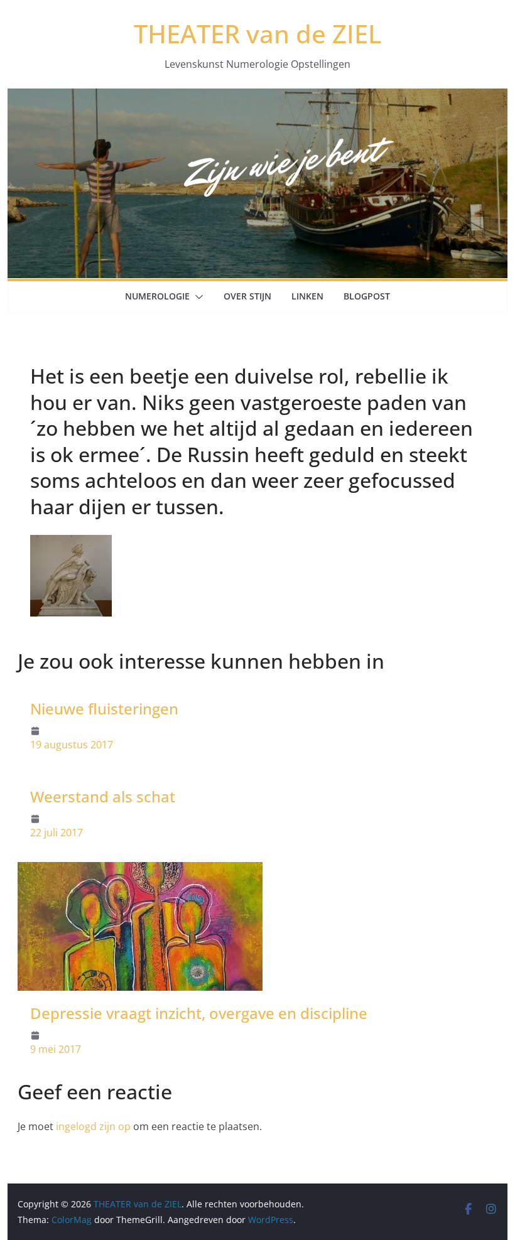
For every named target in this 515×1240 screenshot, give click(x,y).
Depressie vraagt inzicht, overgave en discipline (198, 1013)
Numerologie (157, 296)
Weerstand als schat (102, 796)
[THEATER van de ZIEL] (257, 97)
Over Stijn (247, 296)
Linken (307, 296)
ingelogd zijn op (93, 1126)
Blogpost (367, 296)
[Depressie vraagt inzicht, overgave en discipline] (140, 871)
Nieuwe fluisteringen (104, 708)
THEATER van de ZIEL (257, 33)
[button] (196, 297)
